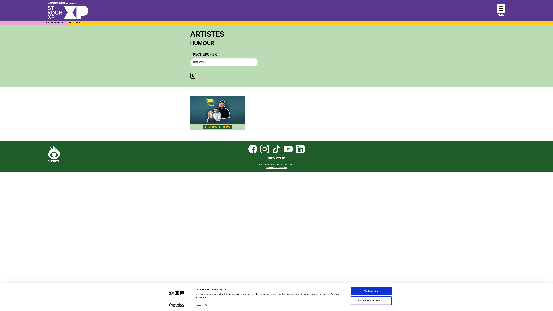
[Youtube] (288, 149)
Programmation (56, 22)
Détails (199, 305)
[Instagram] (264, 149)
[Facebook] (252, 149)
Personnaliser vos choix (369, 300)
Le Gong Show (216, 127)
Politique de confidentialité (276, 168)
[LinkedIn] (300, 149)
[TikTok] (276, 149)
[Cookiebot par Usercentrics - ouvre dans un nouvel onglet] (176, 305)
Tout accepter (371, 291)
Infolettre (276, 158)
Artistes (73, 22)
